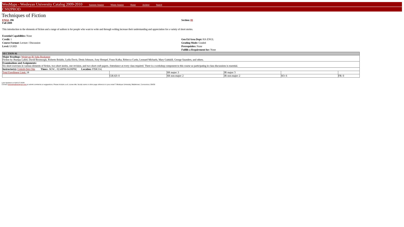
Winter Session (117, 4)
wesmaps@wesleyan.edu (17, 84)
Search (159, 4)
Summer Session (96, 4)
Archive (145, 4)
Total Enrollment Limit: (15, 72)
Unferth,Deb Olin (26, 69)
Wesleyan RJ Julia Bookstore (35, 56)
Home (133, 4)
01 (191, 20)
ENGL (5, 20)
